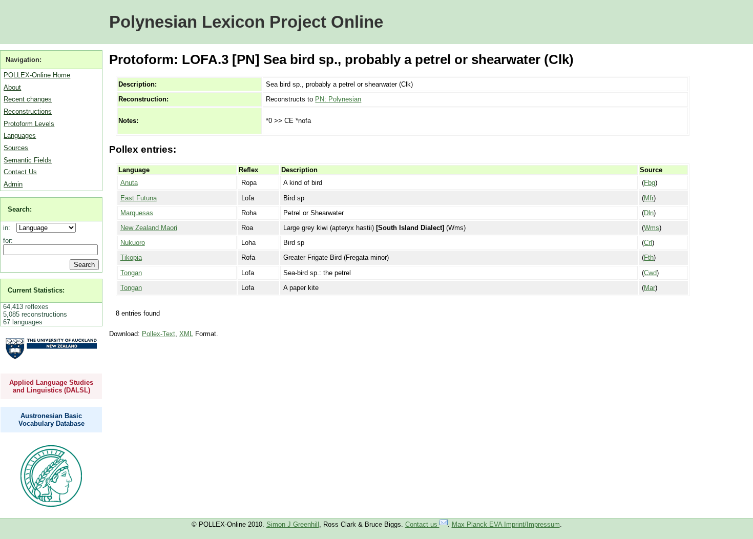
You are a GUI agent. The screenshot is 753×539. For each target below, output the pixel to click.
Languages (20, 135)
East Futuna (138, 198)
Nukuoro (132, 242)
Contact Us (20, 172)
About (12, 87)
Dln (649, 213)
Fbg (649, 182)
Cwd (650, 273)
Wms (651, 228)
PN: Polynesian (338, 99)
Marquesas (136, 213)
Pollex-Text (158, 334)
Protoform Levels (29, 124)
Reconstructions (28, 111)
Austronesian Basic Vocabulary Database (51, 419)
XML (186, 334)
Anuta (129, 182)
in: (8, 228)
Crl (648, 242)
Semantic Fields (28, 160)
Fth (649, 257)
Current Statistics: (36, 290)
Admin (13, 184)
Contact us (422, 524)
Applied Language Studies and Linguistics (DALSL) (51, 386)
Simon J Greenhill (292, 524)
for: (8, 240)
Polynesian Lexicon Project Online (246, 21)
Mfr (649, 198)
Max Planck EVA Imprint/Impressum (506, 524)
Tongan (131, 273)
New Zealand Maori (148, 228)
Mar (649, 288)
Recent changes (28, 99)
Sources (16, 148)
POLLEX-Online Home (37, 75)
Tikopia (131, 257)
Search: (20, 209)
